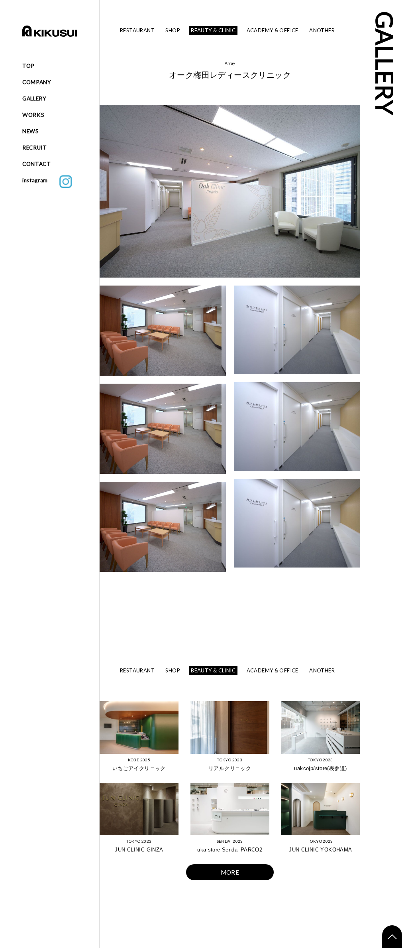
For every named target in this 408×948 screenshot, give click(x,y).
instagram (40, 180)
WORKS (33, 115)
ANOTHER (322, 30)
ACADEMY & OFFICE (272, 30)
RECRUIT (34, 147)
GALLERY (34, 98)
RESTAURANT (137, 30)
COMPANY (36, 82)
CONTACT (36, 164)
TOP (28, 66)
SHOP (172, 30)
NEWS (30, 131)
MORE (230, 872)
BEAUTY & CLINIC (213, 30)
